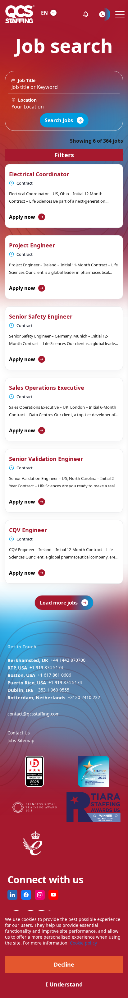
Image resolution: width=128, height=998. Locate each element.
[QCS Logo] (20, 14)
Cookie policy (83, 943)
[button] (85, 14)
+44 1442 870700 (68, 660)
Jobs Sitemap (20, 740)
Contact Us (18, 733)
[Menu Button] (119, 14)
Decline (64, 964)
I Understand (64, 984)
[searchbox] (64, 84)
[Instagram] (40, 895)
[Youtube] (53, 895)
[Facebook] (26, 895)
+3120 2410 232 (84, 697)
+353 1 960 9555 (52, 690)
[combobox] (45, 103)
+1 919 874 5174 (46, 667)
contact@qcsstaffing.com (33, 714)
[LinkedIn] (12, 895)
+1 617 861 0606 (54, 675)
